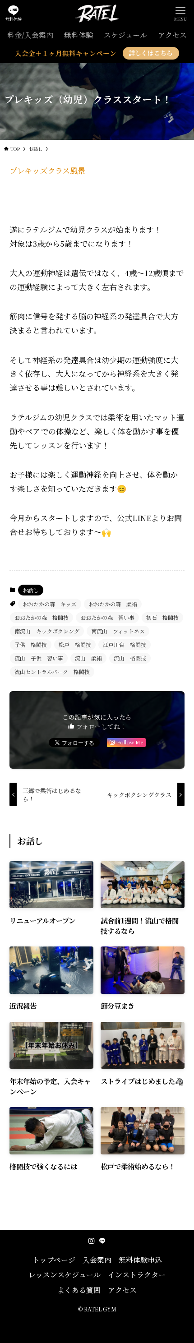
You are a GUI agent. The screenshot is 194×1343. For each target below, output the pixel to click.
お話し (31, 590)
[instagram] (92, 1241)
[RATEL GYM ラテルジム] (97, 13)
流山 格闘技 (130, 658)
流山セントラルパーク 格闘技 (52, 671)
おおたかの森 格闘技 (41, 617)
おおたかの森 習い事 (107, 617)
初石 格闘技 (162, 617)
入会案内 (97, 1260)
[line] (102, 1241)
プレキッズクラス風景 (47, 170)
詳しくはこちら (151, 52)
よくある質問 (79, 1290)
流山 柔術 (88, 658)
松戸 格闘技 (75, 644)
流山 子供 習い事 (38, 658)
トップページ (53, 1260)
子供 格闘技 (30, 644)
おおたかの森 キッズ (50, 604)
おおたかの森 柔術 (112, 604)
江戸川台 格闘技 (124, 644)
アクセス (122, 1290)
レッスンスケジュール (64, 1274)
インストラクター (137, 1274)
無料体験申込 (140, 1260)
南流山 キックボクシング (46, 631)
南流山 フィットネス (118, 631)
